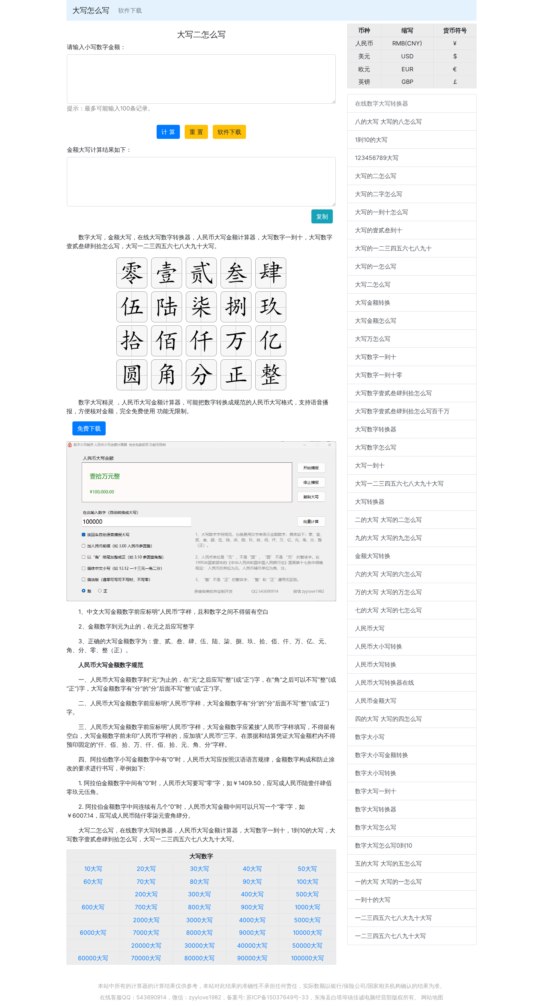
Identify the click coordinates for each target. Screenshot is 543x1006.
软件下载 (130, 10)
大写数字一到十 (375, 356)
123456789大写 (377, 157)
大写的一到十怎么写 (381, 212)
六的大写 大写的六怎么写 (388, 574)
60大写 (93, 881)
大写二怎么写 (372, 284)
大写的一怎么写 (375, 266)
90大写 (252, 881)
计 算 (168, 132)
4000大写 (252, 920)
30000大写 (199, 945)
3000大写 (199, 920)
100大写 (307, 881)
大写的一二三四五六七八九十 (393, 248)
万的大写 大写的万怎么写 (388, 592)
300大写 (199, 894)
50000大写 (307, 945)
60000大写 (93, 958)
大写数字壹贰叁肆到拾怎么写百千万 (402, 411)
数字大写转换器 (375, 809)
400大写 (252, 894)
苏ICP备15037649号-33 (277, 997)
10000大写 (307, 932)
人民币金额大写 (375, 700)
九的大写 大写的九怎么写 (388, 537)
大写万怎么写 (372, 338)
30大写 (199, 868)
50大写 (307, 868)
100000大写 (307, 958)
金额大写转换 (372, 556)
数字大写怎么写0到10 (383, 845)
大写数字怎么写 (375, 447)
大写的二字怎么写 (378, 194)
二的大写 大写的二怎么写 (388, 519)
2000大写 (146, 920)
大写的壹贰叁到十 (378, 230)
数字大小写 (370, 736)
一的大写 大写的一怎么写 (388, 881)
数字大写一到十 (375, 791)
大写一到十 (370, 465)
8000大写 (199, 932)
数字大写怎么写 (375, 827)
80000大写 (199, 958)
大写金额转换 (372, 302)
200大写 (146, 894)
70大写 (146, 881)
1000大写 (307, 907)
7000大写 (146, 932)
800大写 (199, 907)
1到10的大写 (371, 139)
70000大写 (146, 958)
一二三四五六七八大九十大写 (393, 917)
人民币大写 (370, 628)
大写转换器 (370, 501)
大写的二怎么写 (375, 175)
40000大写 (252, 945)
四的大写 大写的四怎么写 (388, 718)
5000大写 (307, 920)
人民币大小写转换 (378, 646)
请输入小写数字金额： (96, 47)
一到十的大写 (372, 899)
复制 (322, 216)
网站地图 (432, 997)
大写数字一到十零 (378, 375)
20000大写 (146, 945)
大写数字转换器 (375, 429)
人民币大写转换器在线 (384, 682)
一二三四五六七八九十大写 (390, 936)
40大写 (252, 868)
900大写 (252, 907)
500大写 (307, 894)
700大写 (146, 907)
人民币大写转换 (375, 664)
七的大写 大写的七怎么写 (388, 610)
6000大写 (93, 932)
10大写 (93, 868)
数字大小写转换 (375, 773)
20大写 (146, 868)
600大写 (93, 907)
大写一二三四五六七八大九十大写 (399, 483)
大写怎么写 (90, 10)
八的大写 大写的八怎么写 (388, 121)
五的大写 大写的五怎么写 (388, 863)
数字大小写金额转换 (381, 755)
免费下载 (89, 428)
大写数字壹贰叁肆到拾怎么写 (393, 393)
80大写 (199, 881)
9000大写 (252, 932)
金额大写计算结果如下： (99, 149)
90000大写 (252, 958)
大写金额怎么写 (375, 320)
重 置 (196, 132)
